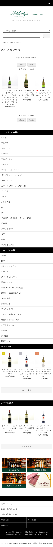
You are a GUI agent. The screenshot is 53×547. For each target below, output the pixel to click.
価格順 (27, 58)
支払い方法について (17, 532)
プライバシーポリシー (29, 534)
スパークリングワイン (14, 42)
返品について (43, 532)
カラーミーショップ (6, 543)
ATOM (45, 534)
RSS (41, 534)
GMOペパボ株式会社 (34, 543)
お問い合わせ (5, 525)
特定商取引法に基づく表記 (13, 534)
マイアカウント (6, 520)
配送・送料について (31, 532)
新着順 (33, 58)
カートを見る (32, 520)
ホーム (4, 42)
